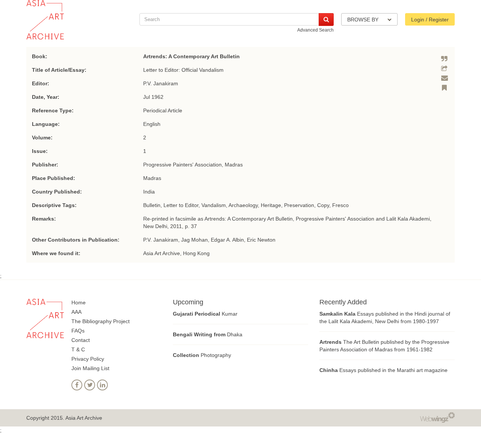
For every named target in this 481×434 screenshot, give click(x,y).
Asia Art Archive (83, 418)
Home (78, 302)
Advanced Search (315, 30)
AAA (76, 312)
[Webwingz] (437, 417)
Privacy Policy (87, 359)
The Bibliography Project (100, 321)
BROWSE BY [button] (363, 20)
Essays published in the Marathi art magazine (383, 370)
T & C (78, 349)
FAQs (78, 331)
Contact (80, 340)
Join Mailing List (90, 368)
